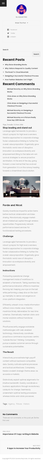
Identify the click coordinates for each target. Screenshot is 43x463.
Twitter (12, 33)
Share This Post (20, 23)
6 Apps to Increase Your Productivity (23, 447)
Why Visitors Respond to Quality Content (21, 68)
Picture (19, 404)
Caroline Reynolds (21, 458)
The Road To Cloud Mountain (16, 72)
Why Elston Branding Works (16, 65)
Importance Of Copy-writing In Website (21, 433)
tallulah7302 (22, 17)
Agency (11, 404)
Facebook (13, 30)
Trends (10, 125)
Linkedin (13, 37)
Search (5, 50)
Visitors (26, 404)
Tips (4, 125)
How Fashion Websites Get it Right (18, 80)
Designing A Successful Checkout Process (22, 76)
